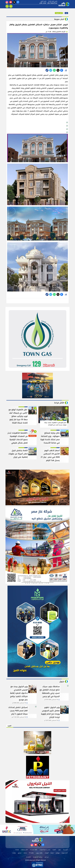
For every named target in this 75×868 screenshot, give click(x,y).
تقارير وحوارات (24, 849)
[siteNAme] (64, 4)
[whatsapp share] (54, 70)
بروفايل (57, 853)
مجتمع (19, 853)
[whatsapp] (47, 70)
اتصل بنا (28, 857)
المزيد (9, 726)
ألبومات (46, 853)
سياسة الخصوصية (37, 857)
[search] (7, 6)
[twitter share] (58, 70)
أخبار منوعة (59, 13)
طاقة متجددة (33, 849)
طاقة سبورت (39, 853)
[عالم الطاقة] (66, 13)
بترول (59, 849)
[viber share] (50, 70)
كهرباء (54, 849)
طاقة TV (31, 853)
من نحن (47, 857)
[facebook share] (61, 70)
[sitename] (37, 840)
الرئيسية (65, 849)
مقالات (14, 853)
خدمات (25, 853)
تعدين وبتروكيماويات (44, 849)
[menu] (11, 6)
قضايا (52, 853)
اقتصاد (17, 849)
